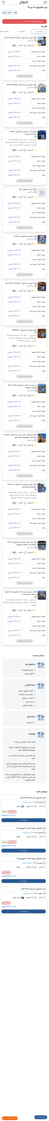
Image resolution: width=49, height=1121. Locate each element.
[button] (40, 1117)
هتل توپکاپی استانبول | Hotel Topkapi (21, 84)
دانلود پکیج (7, 12)
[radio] (46, 30)
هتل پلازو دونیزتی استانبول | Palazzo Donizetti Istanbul (22, 486)
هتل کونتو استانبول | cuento (25, 236)
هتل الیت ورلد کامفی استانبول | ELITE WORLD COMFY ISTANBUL (22, 543)
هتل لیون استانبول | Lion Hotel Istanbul (21, 283)
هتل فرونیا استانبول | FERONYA (24, 330)
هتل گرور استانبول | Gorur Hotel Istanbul (20, 37)
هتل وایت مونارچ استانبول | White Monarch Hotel (23, 133)
